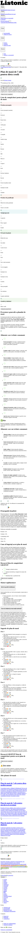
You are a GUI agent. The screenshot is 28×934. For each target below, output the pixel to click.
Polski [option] (4, 881)
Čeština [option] (5, 889)
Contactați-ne (6, 918)
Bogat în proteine (20, 865)
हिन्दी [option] (4, 892)
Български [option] (6, 901)
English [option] (5, 879)
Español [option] (5, 883)
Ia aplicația (3, 19)
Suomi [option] (4, 893)
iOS (5, 22)
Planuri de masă (12, 14)
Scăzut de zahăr (8, 866)
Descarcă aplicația (5, 21)
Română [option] (5, 895)
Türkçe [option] (5, 902)
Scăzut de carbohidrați (11, 865)
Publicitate (5, 917)
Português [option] (5, 886)
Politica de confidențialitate (9, 923)
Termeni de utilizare (7, 924)
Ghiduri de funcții (11, 10)
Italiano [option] (5, 891)
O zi (8, 868)
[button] (2, 25)
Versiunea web (6, 907)
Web (9, 22)
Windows (12, 22)
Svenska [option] (5, 887)
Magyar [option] (5, 900)
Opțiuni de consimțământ (6, 929)
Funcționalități (4, 10)
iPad (7, 22)
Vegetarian (14, 866)
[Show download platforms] (10, 21)
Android (2, 22)
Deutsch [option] (5, 882)
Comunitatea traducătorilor (9, 911)
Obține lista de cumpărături (6, 94)
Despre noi (5, 916)
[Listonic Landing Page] (14, 4)
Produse (2, 14)
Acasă (2, 67)
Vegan (18, 866)
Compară (6, 14)
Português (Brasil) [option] (7, 896)
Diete (2, 18)
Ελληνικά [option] (5, 897)
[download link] (3, 875)
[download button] (4, 64)
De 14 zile (4, 868)
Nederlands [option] (6, 884)
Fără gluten (3, 865)
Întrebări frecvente (7, 910)
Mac (16, 22)
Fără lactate (22, 866)
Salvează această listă (6, 309)
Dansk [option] (4, 898)
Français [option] (5, 888)
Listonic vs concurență (8, 18)
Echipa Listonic (7, 80)
